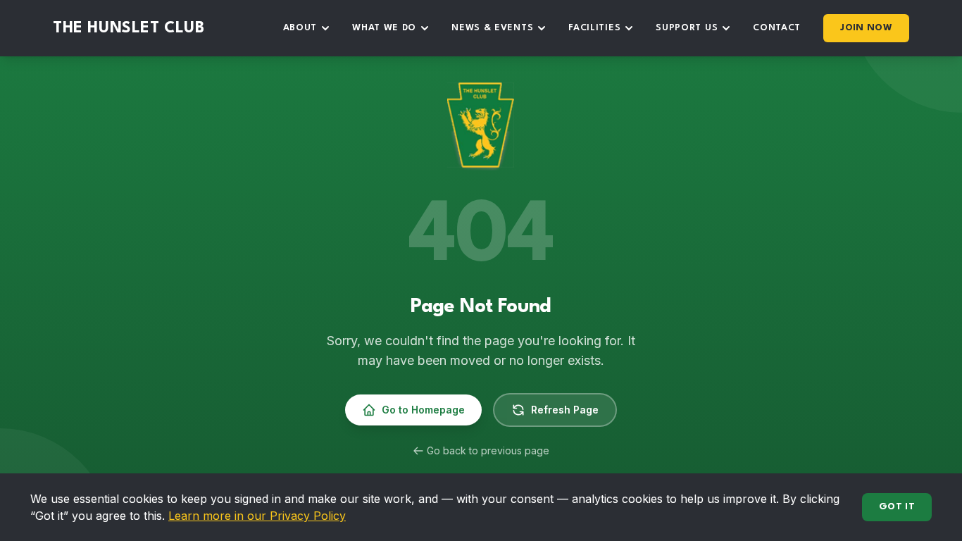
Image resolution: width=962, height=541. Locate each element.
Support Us (687, 27)
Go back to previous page (488, 450)
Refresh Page (565, 410)
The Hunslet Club (129, 28)
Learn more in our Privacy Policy (257, 516)
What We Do (384, 27)
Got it (897, 506)
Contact (777, 27)
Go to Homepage (423, 410)
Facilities (594, 27)
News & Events (492, 27)
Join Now (866, 27)
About (300, 27)
